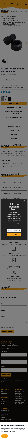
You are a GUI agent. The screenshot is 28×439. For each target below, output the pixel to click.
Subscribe (14, 234)
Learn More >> (12, 431)
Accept (4, 436)
